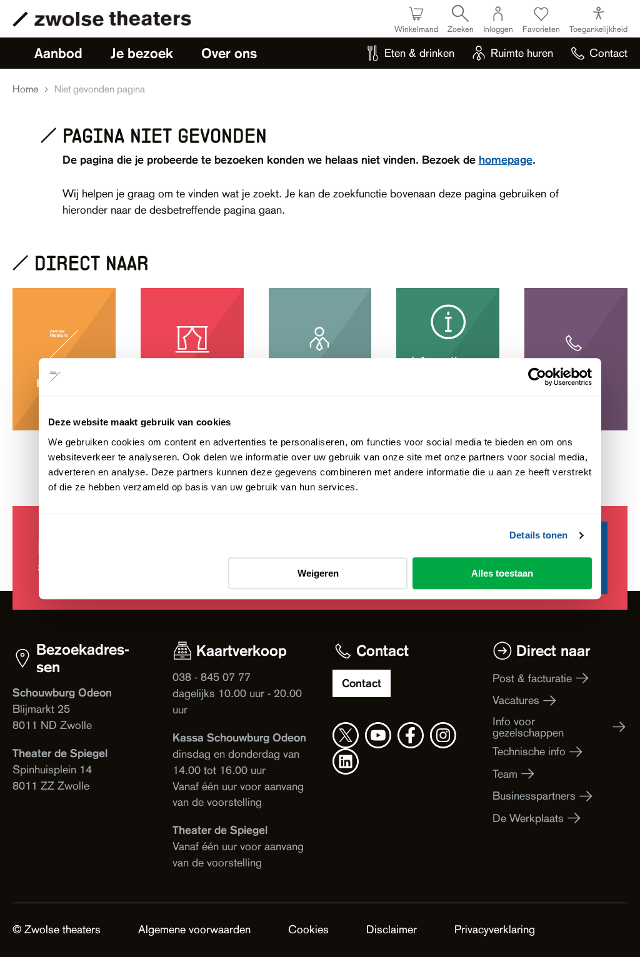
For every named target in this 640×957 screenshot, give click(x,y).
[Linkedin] (345, 761)
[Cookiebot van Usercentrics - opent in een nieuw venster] (537, 376)
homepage (505, 159)
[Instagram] (443, 735)
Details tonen (538, 535)
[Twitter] (345, 735)
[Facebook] (411, 735)
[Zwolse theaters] (112, 18)
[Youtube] (378, 735)
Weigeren (318, 573)
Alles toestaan (502, 573)
